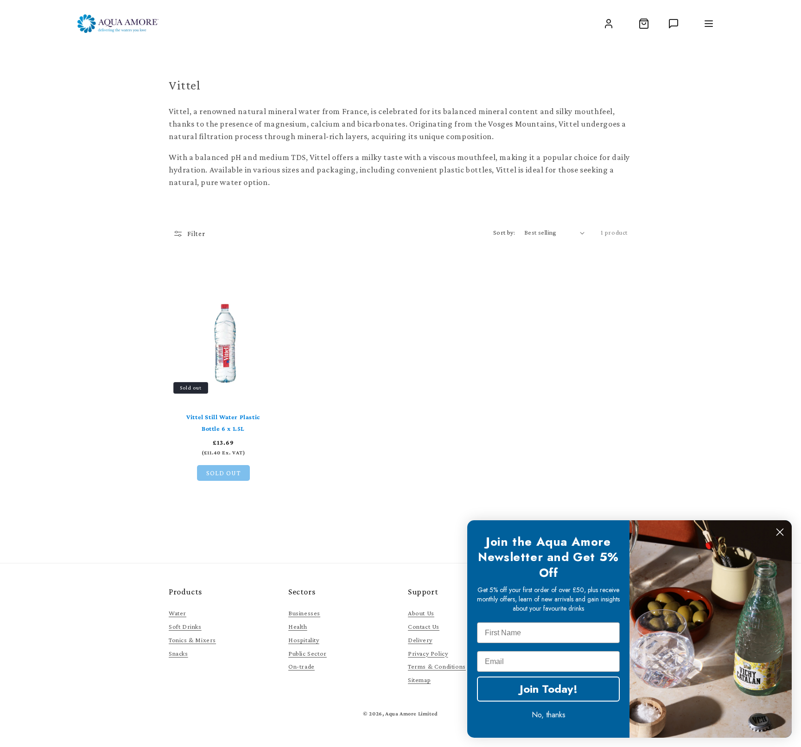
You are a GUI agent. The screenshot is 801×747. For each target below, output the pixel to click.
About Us (421, 613)
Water (177, 613)
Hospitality (303, 640)
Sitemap (419, 679)
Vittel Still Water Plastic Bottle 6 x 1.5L (223, 422)
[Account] (608, 23)
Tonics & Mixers (192, 640)
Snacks (178, 653)
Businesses (304, 613)
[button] (644, 23)
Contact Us (423, 626)
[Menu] (709, 23)
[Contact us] (673, 23)
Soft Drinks (185, 626)
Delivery (420, 640)
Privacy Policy (428, 653)
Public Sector (307, 653)
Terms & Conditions (437, 666)
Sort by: (504, 232)
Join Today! (549, 689)
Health (297, 626)
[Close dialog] (780, 532)
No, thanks (549, 714)
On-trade (301, 666)
